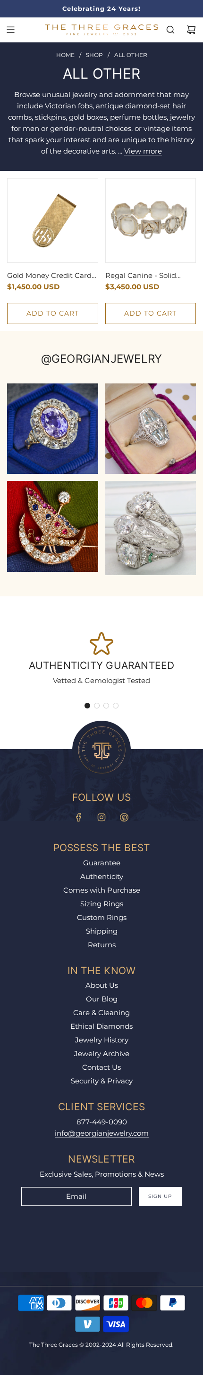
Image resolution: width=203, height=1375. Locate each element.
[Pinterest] (124, 817)
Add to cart (52, 313)
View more (143, 150)
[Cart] (191, 29)
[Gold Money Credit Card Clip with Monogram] (53, 220)
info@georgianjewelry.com (102, 1133)
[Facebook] (78, 817)
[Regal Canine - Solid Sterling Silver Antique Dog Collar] (151, 220)
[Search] (170, 29)
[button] (87, 705)
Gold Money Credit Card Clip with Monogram (49, 276)
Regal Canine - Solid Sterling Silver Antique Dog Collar (144, 276)
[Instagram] (101, 817)
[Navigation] (10, 29)
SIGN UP (160, 1196)
